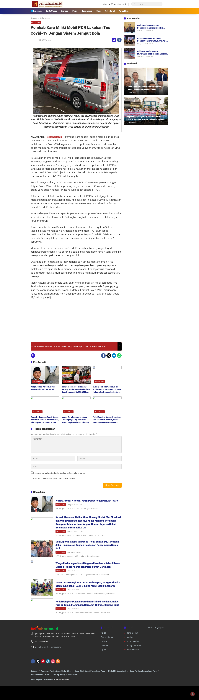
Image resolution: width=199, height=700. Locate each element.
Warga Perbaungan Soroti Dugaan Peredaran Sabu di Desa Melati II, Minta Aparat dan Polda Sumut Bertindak (45, 420)
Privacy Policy (59, 674)
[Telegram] (114, 355)
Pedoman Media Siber (40, 674)
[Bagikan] (119, 40)
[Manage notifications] (192, 694)
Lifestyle (104, 645)
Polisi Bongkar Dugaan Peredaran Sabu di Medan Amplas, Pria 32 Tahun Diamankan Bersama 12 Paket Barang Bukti (107, 420)
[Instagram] (53, 661)
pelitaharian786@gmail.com (48, 647)
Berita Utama (35, 22)
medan (130, 637)
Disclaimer (72, 674)
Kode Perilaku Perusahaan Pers (143, 671)
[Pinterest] (43, 661)
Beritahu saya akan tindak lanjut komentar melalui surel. (59, 473)
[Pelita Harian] (47, 4)
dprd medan (132, 633)
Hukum (104, 641)
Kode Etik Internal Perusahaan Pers (90, 671)
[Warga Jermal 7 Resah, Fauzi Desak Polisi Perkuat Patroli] (45, 375)
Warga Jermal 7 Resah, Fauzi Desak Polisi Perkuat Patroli (43, 388)
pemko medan (133, 649)
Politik (103, 633)
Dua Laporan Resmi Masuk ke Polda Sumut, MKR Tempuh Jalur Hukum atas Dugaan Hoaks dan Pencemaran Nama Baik (107, 390)
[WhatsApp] (119, 355)
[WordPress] (48, 661)
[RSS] (58, 661)
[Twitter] (108, 355)
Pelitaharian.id (54, 136)
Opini (103, 649)
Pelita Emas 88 (42, 39)
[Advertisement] (76, 321)
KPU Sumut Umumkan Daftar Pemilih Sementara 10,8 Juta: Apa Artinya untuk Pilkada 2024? (151, 39)
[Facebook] (103, 355)
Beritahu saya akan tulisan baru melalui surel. (54, 478)
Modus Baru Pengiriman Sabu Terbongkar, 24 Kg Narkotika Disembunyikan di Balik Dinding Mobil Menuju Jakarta (75, 420)
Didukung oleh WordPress (42, 679)
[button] (159, 4)
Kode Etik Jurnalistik (117, 671)
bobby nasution (134, 645)
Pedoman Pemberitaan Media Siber (56, 671)
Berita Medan (133, 641)
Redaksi (34, 671)
